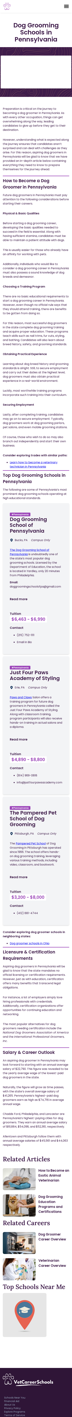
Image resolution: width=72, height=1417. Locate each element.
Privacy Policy (12, 1408)
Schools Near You (14, 1397)
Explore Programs (14, 1411)
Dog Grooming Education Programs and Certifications (50, 1204)
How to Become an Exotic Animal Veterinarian (53, 1175)
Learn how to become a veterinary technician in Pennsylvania (33, 464)
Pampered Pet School (31, 843)
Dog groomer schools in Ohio (29, 943)
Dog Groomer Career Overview (52, 1237)
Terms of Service (14, 1415)
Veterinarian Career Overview (52, 1263)
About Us (9, 1404)
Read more (18, 599)
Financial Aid (11, 1401)
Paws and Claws (21, 697)
